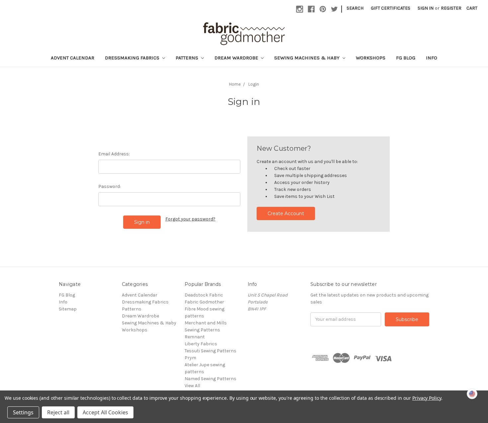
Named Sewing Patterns (210, 378)
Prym (190, 358)
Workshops (370, 58)
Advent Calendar (72, 58)
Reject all (58, 412)
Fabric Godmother (204, 302)
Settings (23, 412)
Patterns (188, 58)
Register (451, 8)
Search (355, 8)
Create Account (286, 213)
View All (192, 385)
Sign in (426, 8)
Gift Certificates (390, 8)
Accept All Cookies (105, 412)
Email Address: (114, 154)
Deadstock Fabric (204, 295)
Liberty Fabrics (201, 344)
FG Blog (405, 58)
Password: (109, 186)
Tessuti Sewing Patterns (210, 351)
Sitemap (68, 309)
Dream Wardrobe (237, 58)
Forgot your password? (190, 219)
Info (431, 58)
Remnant (195, 337)
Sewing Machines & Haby (307, 58)
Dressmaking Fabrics (133, 58)
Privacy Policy (426, 398)
